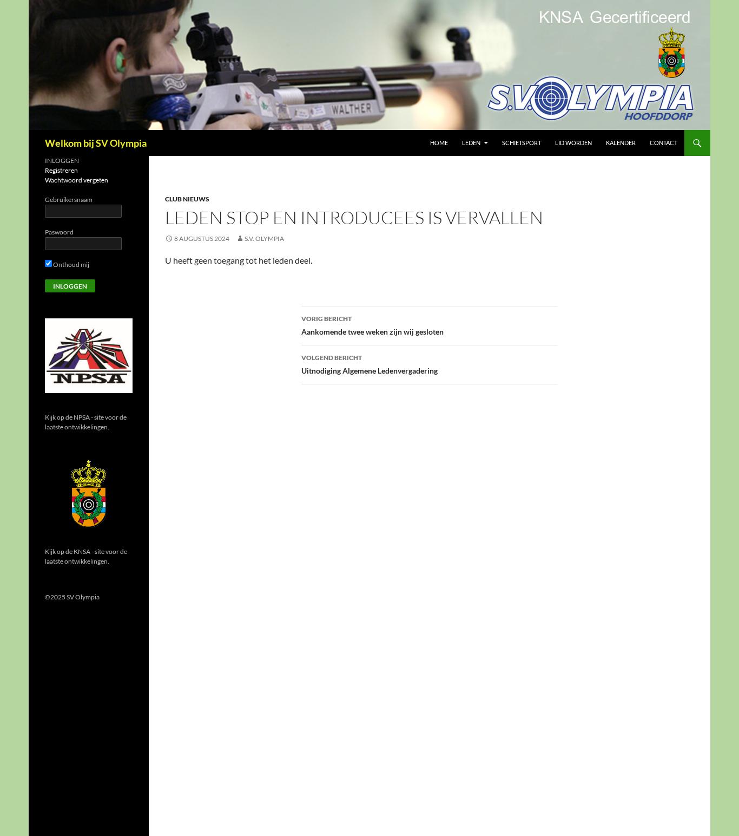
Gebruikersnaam (69, 199)
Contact (663, 142)
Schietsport (521, 142)
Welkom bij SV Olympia (96, 143)
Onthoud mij (70, 264)
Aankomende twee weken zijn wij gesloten (372, 325)
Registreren (61, 170)
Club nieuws (187, 199)
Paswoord (59, 232)
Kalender (621, 142)
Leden (471, 142)
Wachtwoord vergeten (76, 180)
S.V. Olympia (264, 238)
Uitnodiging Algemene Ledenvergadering (369, 364)
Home (439, 142)
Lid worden (573, 142)
